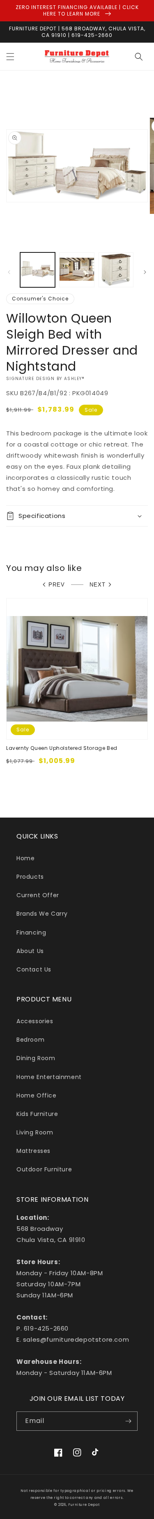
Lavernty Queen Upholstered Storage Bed (61, 748)
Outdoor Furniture (44, 1169)
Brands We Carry (42, 914)
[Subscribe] (128, 1421)
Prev (56, 585)
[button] (10, 57)
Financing (31, 932)
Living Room (34, 1132)
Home (25, 858)
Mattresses (33, 1151)
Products (30, 877)
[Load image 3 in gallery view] (116, 269)
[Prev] (9, 272)
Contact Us (33, 969)
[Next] (145, 272)
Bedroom (30, 1040)
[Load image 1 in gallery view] (37, 269)
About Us (30, 951)
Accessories (34, 1021)
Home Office (36, 1095)
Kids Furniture (37, 1114)
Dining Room (35, 1058)
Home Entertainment (49, 1077)
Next (98, 585)
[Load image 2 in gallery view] (76, 269)
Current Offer (37, 895)
